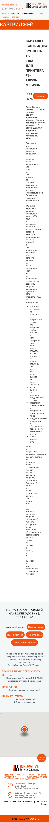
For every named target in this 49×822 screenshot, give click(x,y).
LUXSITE (34, 819)
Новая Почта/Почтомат (24, 642)
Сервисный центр (14, 627)
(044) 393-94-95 (11, 9)
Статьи (21, 14)
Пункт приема (35, 635)
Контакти (42, 775)
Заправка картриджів (37, 777)
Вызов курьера (36, 627)
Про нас (20, 775)
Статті (31, 775)
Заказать (40, 96)
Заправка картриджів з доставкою (20, 779)
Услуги (5, 14)
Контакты (29, 14)
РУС (41, 14)
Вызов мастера (15, 635)
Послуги (8, 775)
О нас (15, 14)
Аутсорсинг (10, 777)
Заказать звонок (9, 5)
